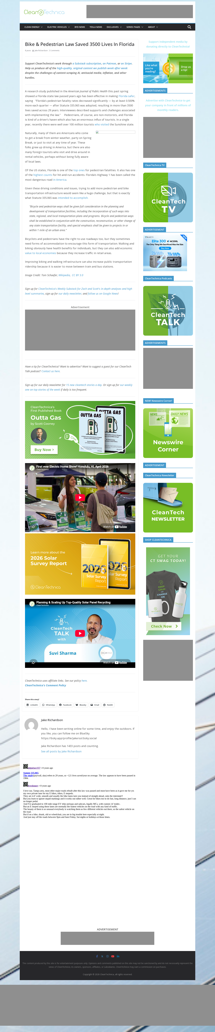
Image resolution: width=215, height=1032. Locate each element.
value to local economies (40, 253)
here (84, 680)
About (151, 27)
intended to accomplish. (73, 198)
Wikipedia (64, 275)
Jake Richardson (41, 50)
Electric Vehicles (57, 27)
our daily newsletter (70, 293)
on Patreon (109, 63)
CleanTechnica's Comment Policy (45, 685)
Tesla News (96, 27)
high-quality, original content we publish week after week (92, 68)
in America (59, 179)
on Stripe (126, 63)
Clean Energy (31, 27)
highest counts (42, 175)
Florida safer (127, 96)
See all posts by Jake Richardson (61, 751)
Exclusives (113, 27)
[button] (41, 27)
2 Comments (54, 50)
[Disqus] (80, 799)
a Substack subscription (87, 63)
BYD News (80, 27)
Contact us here (51, 371)
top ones (79, 170)
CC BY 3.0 (77, 275)
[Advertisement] (139, 11)
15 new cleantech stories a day (84, 385)
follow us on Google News (103, 293)
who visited (102, 124)
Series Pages (133, 27)
